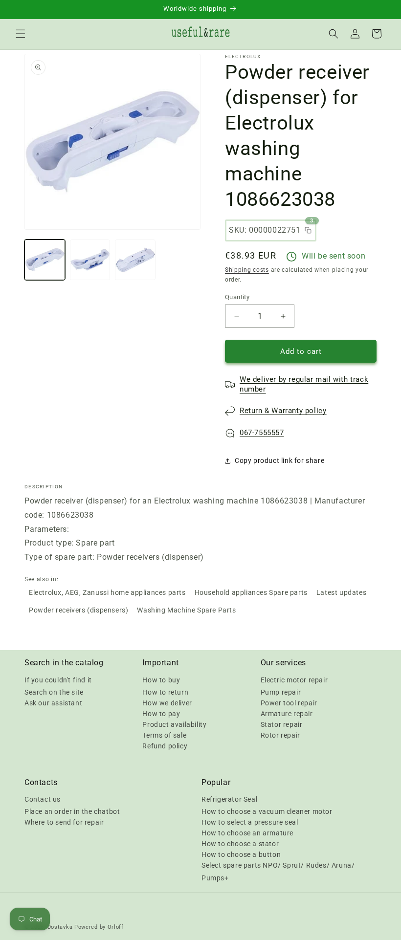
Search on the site (54, 692)
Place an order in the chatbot (72, 811)
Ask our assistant (53, 703)
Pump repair (281, 692)
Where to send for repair (64, 822)
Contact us (42, 799)
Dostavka (60, 927)
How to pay (161, 714)
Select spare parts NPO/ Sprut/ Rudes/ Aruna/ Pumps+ (278, 871)
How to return (165, 692)
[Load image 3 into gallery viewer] (135, 260)
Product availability (174, 724)
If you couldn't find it (58, 680)
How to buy (161, 680)
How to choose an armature (247, 833)
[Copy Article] (308, 230)
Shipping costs (247, 269)
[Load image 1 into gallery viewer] (44, 260)
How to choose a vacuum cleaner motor (267, 811)
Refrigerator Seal (229, 799)
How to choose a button (241, 854)
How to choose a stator (240, 844)
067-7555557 (262, 432)
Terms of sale (164, 735)
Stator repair (282, 724)
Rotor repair (280, 735)
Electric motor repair (294, 680)
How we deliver (167, 703)
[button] (20, 33)
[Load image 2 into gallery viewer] (90, 260)
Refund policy (164, 746)
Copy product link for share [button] (279, 460)
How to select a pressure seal (249, 822)
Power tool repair (289, 703)
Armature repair (287, 714)
